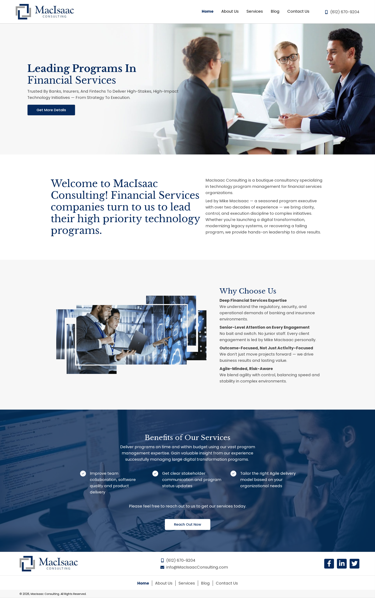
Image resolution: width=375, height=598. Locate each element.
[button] (51, 110)
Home (143, 583)
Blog (205, 583)
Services (187, 583)
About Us (163, 583)
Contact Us (227, 583)
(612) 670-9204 (344, 12)
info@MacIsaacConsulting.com (197, 567)
